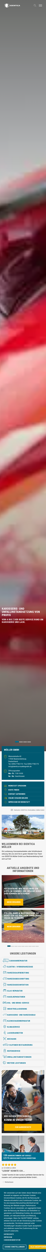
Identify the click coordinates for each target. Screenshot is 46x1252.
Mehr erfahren (13, 902)
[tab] (17, 741)
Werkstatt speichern (17, 786)
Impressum (8, 1237)
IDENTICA (24, 810)
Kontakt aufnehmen (16, 794)
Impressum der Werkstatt (19, 802)
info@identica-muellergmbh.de (19, 766)
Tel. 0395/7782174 (15, 764)
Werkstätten (31, 810)
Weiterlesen (8, 1182)
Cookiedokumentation (12, 1240)
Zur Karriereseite (23, 1127)
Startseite (17, 810)
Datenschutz (9, 1234)
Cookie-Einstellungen (15, 1247)
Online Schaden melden (18, 798)
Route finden (13, 790)
